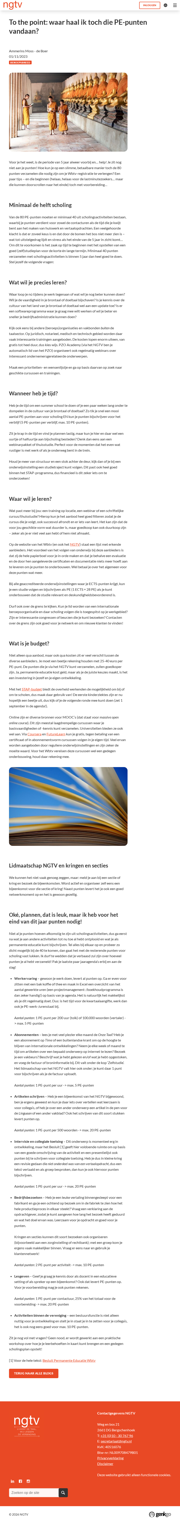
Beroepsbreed (20, 62)
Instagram (28, 1481)
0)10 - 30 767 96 (120, 1436)
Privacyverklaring (110, 1458)
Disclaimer (105, 1464)
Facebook (20, 1481)
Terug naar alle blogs (33, 1373)
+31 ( (104, 1436)
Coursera (34, 734)
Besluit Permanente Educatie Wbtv (69, 1360)
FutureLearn (56, 734)
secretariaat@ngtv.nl (116, 1441)
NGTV (75, 544)
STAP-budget (32, 689)
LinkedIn (12, 1481)
